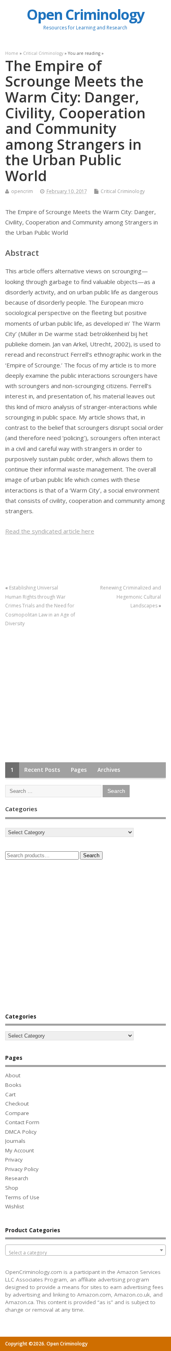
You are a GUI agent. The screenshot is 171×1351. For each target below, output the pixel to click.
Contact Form (22, 1122)
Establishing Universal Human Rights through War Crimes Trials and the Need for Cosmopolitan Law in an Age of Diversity (40, 605)
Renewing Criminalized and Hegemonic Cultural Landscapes (130, 596)
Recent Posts (42, 769)
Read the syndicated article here (49, 531)
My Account (19, 1150)
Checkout (17, 1103)
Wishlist (14, 1206)
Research (16, 1178)
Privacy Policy (22, 1169)
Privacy (14, 1159)
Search (91, 855)
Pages (79, 769)
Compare (17, 1113)
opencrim (22, 191)
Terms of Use (22, 1197)
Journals (15, 1140)
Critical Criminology (123, 191)
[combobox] (85, 1250)
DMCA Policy (21, 1131)
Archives (108, 769)
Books (13, 1084)
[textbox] (85, 1253)
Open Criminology (85, 14)
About (12, 1075)
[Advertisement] (64, 695)
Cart (10, 1094)
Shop (11, 1187)
